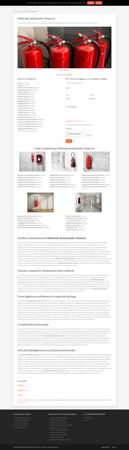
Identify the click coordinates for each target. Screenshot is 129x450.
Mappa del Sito (89, 418)
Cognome (91, 95)
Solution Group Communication (50, 447)
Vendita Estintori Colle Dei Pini (58, 420)
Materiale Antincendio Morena (58, 432)
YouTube (20, 395)
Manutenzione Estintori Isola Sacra (59, 418)
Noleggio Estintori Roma (21, 422)
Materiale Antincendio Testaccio (27, 400)
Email (68, 99)
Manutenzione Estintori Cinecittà (58, 430)
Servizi (60, 74)
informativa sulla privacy (77, 121)
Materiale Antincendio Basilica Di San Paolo (61, 425)
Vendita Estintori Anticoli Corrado (58, 435)
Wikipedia (21, 385)
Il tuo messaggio (71, 107)
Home (15, 11)
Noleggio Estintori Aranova (57, 437)
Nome (67, 95)
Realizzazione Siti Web (29, 447)
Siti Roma (38, 447)
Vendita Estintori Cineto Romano (58, 422)
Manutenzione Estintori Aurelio (58, 427)
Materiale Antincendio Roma (22, 420)
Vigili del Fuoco (22, 390)
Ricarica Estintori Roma (21, 425)
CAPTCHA (69, 128)
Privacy (87, 420)
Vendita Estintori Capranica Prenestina (60, 439)
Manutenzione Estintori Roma (22, 418)
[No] (127, 3)
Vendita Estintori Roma (21, 427)
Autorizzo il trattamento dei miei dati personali (79, 125)
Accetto (91, 3)
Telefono (92, 99)
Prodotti (68, 74)
